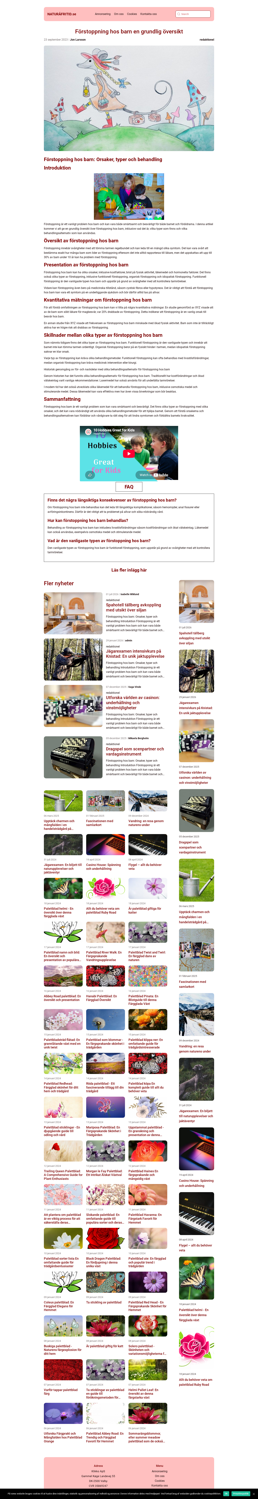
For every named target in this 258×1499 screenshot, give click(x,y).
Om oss (119, 14)
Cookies (132, 14)
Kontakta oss (148, 14)
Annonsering (103, 14)
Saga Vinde (134, 686)
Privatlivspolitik (241, 1493)
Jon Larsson (78, 39)
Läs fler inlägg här (129, 570)
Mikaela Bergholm (138, 738)
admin (128, 640)
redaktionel (207, 39)
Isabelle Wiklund (130, 594)
